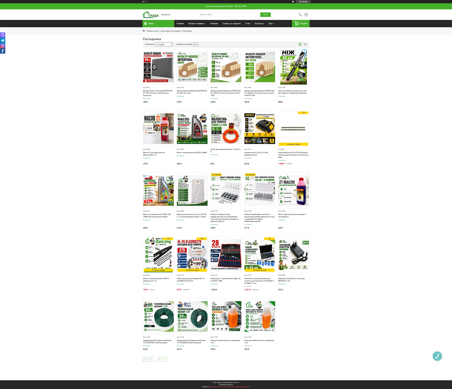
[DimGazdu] (151, 15)
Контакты (259, 23)
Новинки (214, 23)
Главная (180, 23)
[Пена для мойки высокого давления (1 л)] (226, 316)
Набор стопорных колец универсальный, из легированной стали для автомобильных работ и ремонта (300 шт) (225, 217)
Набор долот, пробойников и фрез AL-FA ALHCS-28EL (226, 280)
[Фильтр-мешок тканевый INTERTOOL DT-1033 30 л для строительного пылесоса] (158, 67)
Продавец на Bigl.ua (226, 384)
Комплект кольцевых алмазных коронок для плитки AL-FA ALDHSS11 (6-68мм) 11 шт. (259, 281)
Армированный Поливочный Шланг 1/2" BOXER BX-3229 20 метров (191, 341)
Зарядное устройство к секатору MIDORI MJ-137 (291, 280)
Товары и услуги (152, 31)
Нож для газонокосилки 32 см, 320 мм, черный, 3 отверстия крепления (292, 92)
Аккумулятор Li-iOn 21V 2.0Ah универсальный (256, 154)
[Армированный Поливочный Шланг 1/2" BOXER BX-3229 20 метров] (192, 316)
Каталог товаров (196, 23)
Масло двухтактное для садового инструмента (292, 215)
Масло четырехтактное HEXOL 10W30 (192, 153)
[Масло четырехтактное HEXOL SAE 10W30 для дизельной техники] (158, 190)
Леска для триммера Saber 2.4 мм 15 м (225, 150)
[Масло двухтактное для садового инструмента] (293, 190)
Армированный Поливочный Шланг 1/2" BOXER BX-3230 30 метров (157, 341)
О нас (247, 23)
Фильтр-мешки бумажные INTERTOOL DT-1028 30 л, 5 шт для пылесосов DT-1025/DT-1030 (259, 93)
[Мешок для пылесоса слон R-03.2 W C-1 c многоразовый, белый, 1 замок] (192, 190)
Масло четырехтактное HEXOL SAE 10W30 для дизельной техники (157, 215)
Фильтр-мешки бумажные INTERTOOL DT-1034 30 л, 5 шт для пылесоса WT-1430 (226, 93)
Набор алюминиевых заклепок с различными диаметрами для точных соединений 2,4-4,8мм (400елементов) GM (259, 217)
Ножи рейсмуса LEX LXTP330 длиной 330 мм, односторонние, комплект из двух (293, 155)
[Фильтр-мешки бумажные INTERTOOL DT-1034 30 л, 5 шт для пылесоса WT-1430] (226, 67)
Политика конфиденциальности (239, 387)
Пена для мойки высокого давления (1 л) (225, 341)
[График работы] (306, 14)
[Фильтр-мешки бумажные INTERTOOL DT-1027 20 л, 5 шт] (192, 67)
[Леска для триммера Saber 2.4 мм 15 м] (226, 128)
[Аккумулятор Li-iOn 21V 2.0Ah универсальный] (259, 128)
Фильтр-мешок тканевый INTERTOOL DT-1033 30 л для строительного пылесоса (158, 93)
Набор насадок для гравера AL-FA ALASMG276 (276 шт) (190, 280)
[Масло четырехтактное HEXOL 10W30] (192, 128)
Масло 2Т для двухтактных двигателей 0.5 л (154, 154)
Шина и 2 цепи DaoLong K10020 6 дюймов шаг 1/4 (156, 280)
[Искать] (265, 14)
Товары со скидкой (232, 23)
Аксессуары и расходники (171, 31)
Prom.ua (236, 382)
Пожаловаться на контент (218, 387)
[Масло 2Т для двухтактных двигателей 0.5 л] (158, 128)
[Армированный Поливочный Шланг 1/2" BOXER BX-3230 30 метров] (158, 316)
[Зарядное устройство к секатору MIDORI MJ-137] (293, 254)
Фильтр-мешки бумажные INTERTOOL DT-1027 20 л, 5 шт (192, 92)
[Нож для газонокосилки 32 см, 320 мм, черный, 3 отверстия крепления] (293, 67)
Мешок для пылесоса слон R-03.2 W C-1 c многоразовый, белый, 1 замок (191, 215)
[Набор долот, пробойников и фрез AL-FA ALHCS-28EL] (226, 254)
